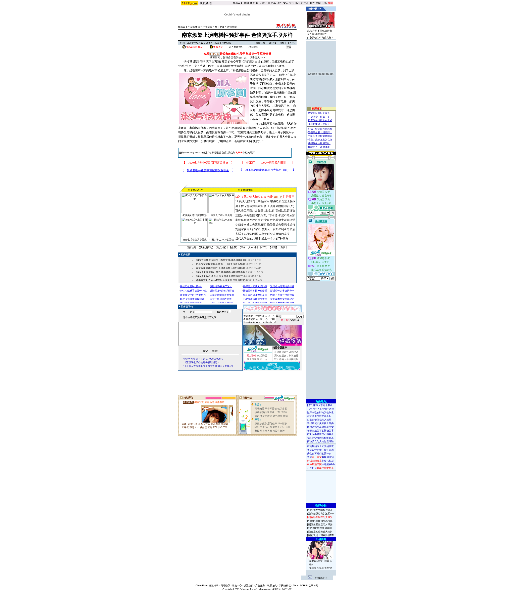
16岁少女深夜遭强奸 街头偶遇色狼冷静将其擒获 (222, 276)
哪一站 (263, 359)
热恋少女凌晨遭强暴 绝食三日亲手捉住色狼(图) (221, 264)
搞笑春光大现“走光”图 (320, 568)
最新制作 (252, 355)
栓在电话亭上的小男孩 (195, 239)
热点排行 (260, 42)
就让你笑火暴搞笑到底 (286, 359)
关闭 (291, 42)
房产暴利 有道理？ (317, 34)
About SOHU (300, 585)
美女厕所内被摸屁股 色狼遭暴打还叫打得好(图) (221, 268)
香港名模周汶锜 (320, 457)
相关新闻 (253, 46)
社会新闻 (207, 27)
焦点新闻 (254, 367)
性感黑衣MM (321, 464)
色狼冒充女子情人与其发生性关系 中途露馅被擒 (221, 280)
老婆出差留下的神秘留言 (320, 430)
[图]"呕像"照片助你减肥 (319, 528)
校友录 (305, 3)
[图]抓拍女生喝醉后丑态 (319, 510)
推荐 (272, 42)
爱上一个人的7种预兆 (274, 238)
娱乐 (258, 3)
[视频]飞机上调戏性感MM (320, 535)
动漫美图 (321, 539)
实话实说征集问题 (246, 233)
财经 (264, 3)
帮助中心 (237, 585)
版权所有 (287, 589)
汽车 (273, 3)
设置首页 (248, 585)
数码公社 (321, 505)
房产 (279, 3)
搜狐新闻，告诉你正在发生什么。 (229, 57)
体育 (252, 3)
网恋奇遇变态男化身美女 (320, 427)
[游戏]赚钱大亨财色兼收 (319, 405)
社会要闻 (219, 27)
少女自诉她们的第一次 (319, 453)
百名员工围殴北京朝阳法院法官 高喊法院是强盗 (265, 210)
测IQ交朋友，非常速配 (286, 355)
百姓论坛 (321, 401)
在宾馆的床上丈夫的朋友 (320, 446)
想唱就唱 (262, 355)
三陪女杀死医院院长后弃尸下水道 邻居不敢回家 (265, 215)
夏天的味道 (253, 359)
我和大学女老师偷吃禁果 (320, 437)
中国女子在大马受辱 (221, 215)
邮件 (312, 3)
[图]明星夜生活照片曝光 (319, 524)
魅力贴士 (266, 367)
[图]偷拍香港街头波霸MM (320, 513)
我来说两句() (194, 46)
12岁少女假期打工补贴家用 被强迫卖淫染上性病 (265, 201)
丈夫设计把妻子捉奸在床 (320, 449)
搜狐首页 (238, 3)
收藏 (273, 247)
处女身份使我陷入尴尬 (319, 419)
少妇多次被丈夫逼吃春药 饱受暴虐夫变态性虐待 (265, 224)
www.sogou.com (193, 152)
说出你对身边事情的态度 (274, 233)
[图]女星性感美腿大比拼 (319, 531)
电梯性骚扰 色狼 (217, 152)
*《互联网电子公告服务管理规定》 (201, 362)
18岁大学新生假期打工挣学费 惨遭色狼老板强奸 (222, 260)
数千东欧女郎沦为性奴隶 (320, 412)
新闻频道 (195, 27)
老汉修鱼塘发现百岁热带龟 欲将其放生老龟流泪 (265, 220)
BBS (324, 3)
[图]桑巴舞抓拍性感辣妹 (319, 520)
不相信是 (320, 468)
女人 (285, 3)
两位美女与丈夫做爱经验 (320, 441)
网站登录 (225, 585)
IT (269, 3)
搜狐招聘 (213, 585)
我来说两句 (206, 247)
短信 (291, 3)
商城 (318, 3)
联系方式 (272, 585)
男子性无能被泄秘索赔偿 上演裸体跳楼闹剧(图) (264, 206)
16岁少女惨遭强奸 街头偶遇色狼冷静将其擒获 (220, 272)
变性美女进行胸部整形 (195, 215)
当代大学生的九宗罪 (248, 238)
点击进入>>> (257, 57)
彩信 (297, 3)
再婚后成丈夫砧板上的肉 (320, 423)
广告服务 (260, 585)
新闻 (246, 3)
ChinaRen (201, 585)
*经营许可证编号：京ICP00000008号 (203, 358)
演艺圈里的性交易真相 (319, 416)
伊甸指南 (278, 367)
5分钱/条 (290, 320)
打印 (282, 42)
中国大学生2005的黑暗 (221, 239)
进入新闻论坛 (236, 46)
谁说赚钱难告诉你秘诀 (286, 352)
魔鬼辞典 (290, 367)
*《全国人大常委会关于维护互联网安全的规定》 (208, 366)
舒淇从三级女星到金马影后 (278, 229)
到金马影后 (320, 460)
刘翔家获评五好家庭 (248, 229)
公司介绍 (313, 585)
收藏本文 (218, 46)
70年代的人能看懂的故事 (320, 408)
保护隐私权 (285, 585)
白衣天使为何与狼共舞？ (320, 37)
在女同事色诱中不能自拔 (320, 434)
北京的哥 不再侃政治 (318, 30)
